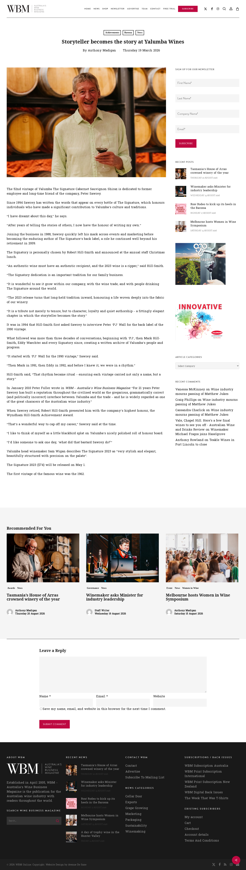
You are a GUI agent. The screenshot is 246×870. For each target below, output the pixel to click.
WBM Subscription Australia (206, 765)
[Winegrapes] (200, 286)
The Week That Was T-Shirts (206, 798)
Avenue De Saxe (77, 865)
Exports (131, 802)
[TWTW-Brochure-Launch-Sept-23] (200, 342)
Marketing (133, 814)
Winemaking (135, 831)
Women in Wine (190, 588)
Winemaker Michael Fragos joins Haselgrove (201, 432)
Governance (93, 588)
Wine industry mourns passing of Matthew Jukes (204, 392)
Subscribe (186, 143)
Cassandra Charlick (190, 410)
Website (159, 696)
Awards (11, 588)
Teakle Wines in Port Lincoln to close (204, 442)
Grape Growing (136, 808)
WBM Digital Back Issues (204, 792)
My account (194, 817)
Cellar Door (133, 796)
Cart (188, 823)
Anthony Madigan (102, 50)
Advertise (132, 771)
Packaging (133, 820)
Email (102, 696)
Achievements (112, 32)
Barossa (128, 32)
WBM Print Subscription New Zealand (207, 784)
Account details (197, 834)
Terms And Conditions (202, 840)
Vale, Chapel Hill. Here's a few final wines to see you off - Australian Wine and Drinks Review (205, 425)
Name (45, 696)
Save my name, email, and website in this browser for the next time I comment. (104, 709)
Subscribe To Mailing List (144, 777)
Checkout (192, 829)
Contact (131, 765)
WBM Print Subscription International (203, 773)
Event (169, 588)
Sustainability (136, 825)
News (139, 32)
